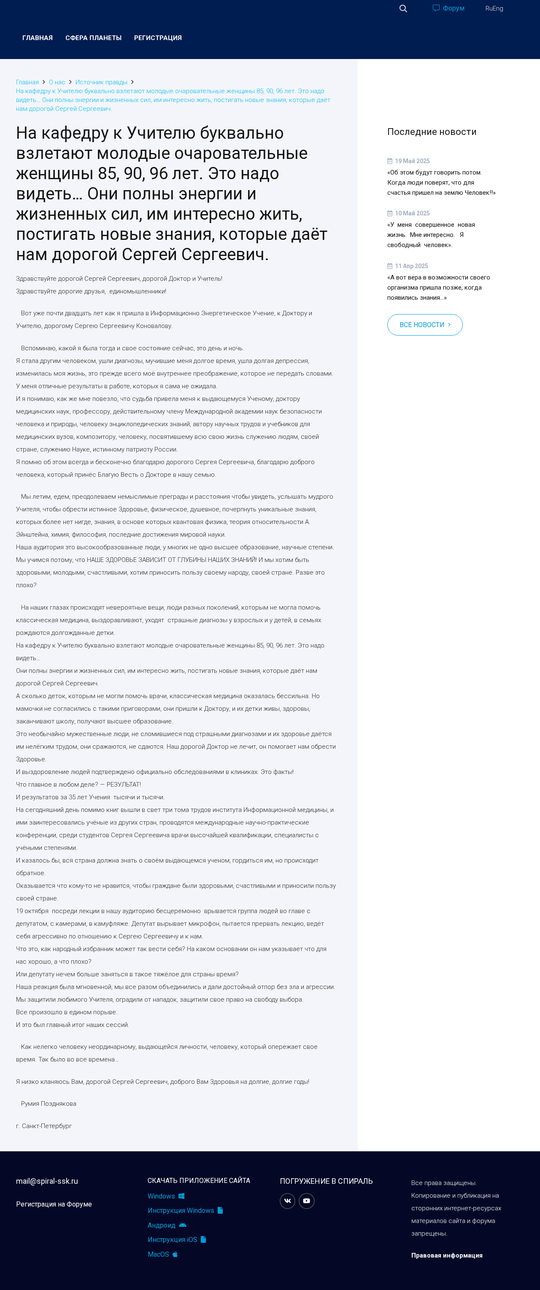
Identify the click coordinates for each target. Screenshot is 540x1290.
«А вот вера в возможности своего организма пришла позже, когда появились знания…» (438, 287)
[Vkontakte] (288, 1201)
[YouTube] (307, 1201)
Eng (498, 8)
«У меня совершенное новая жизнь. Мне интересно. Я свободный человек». (431, 235)
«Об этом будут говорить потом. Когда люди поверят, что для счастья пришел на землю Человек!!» (441, 182)
